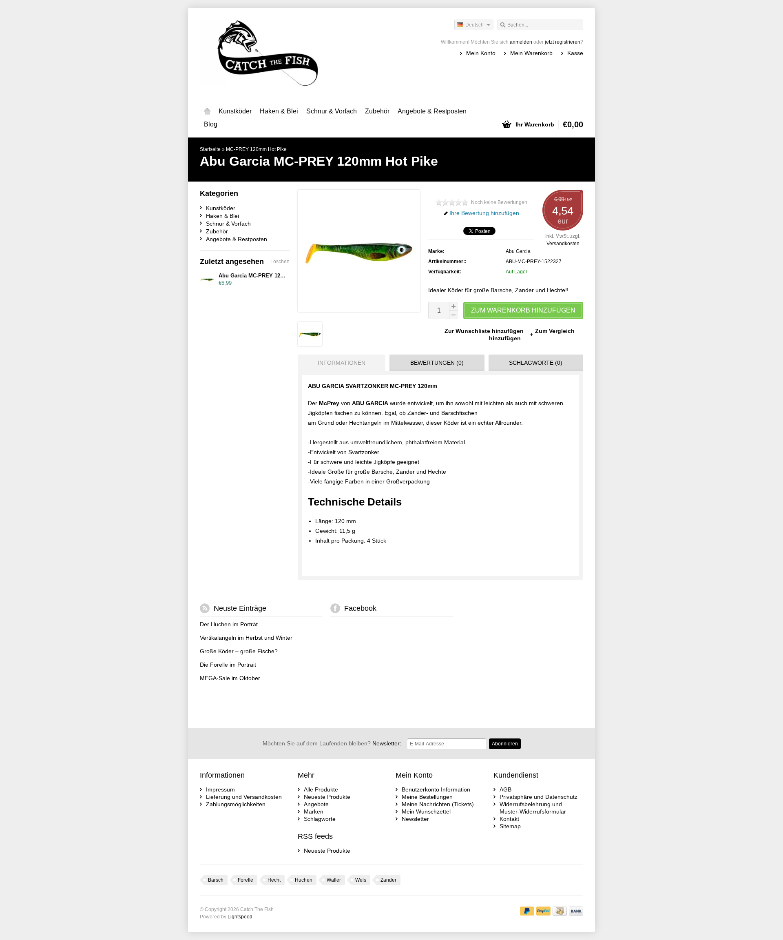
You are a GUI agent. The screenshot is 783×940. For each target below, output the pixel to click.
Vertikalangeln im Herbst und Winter (246, 637)
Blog (210, 124)
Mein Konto (480, 53)
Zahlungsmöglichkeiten (235, 804)
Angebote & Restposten (432, 111)
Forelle (245, 880)
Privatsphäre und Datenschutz (538, 797)
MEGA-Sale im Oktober (230, 678)
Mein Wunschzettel (426, 811)
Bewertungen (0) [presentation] (437, 362)
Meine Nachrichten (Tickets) (438, 804)
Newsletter (415, 819)
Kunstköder (235, 111)
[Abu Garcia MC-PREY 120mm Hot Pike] (310, 344)
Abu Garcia (518, 251)
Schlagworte (320, 819)
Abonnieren (505, 744)
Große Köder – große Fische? (239, 651)
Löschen (280, 261)
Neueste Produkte (327, 797)
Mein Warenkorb (531, 53)
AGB (505, 789)
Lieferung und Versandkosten (244, 797)
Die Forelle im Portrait (228, 664)
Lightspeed (240, 917)
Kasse (575, 53)
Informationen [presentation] (341, 362)
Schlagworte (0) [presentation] (535, 362)
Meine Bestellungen (427, 797)
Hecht (274, 880)
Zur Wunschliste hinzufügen (485, 331)
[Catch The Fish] (296, 53)
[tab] (339, 363)
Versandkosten (563, 243)
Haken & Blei (279, 111)
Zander (388, 880)
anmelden (521, 42)
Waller (334, 880)
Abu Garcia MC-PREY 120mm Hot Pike (267, 276)
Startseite (207, 111)
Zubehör (377, 111)
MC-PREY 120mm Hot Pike (256, 149)
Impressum (220, 789)
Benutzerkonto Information (436, 789)
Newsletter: (332, 743)
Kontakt (509, 819)
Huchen (303, 880)
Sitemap (510, 826)
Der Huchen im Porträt (229, 624)
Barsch (215, 880)
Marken (313, 811)
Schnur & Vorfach (331, 111)
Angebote (316, 804)
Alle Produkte (321, 789)
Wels (360, 880)
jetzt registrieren (562, 42)
